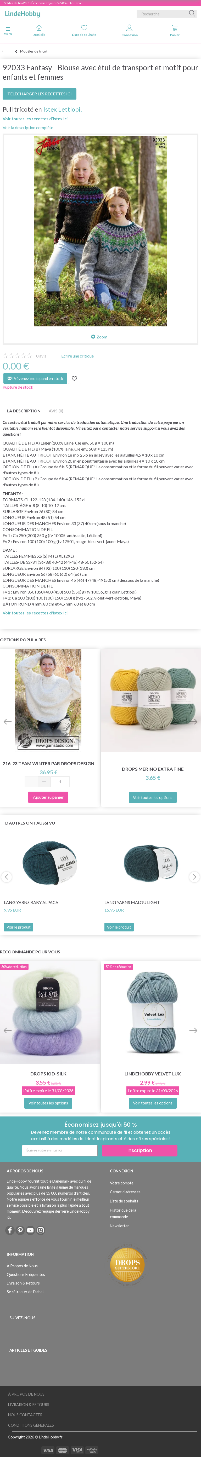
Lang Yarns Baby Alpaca (31, 902)
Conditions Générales (31, 1425)
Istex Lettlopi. (62, 109)
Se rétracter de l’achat (25, 1291)
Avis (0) (56, 410)
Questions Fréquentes (26, 1274)
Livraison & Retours (23, 1283)
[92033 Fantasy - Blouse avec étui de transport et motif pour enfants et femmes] (100, 231)
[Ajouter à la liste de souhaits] (74, 378)
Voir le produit (19, 927)
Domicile (38, 35)
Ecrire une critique (77, 355)
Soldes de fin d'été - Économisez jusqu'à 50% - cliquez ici (43, 3)
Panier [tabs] (175, 35)
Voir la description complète (28, 127)
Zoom (102, 336)
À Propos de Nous (22, 1266)
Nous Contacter (25, 1415)
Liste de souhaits (84, 35)
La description (24, 410)
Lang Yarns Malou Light (132, 902)
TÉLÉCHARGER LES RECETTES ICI (39, 93)
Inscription (139, 1150)
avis (41, 355)
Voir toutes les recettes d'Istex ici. (36, 118)
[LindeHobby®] (22, 13)
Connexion (129, 35)
